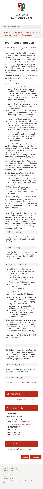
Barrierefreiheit (24, 481)
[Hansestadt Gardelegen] (22, 472)
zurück (25, 457)
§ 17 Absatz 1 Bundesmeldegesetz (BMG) (21, 382)
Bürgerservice (18, 33)
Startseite (6, 33)
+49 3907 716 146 (13, 430)
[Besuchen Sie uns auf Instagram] (41, 22)
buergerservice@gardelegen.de (19, 424)
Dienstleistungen (28, 35)
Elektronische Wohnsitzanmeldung (20, 399)
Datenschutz (34, 481)
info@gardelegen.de (7, 478)
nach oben (36, 457)
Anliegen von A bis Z (33, 33)
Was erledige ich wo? (11, 35)
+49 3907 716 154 (13, 432)
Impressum (15, 481)
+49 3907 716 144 (13, 427)
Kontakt (4, 482)
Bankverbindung (6, 481)
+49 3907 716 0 (6, 473)
